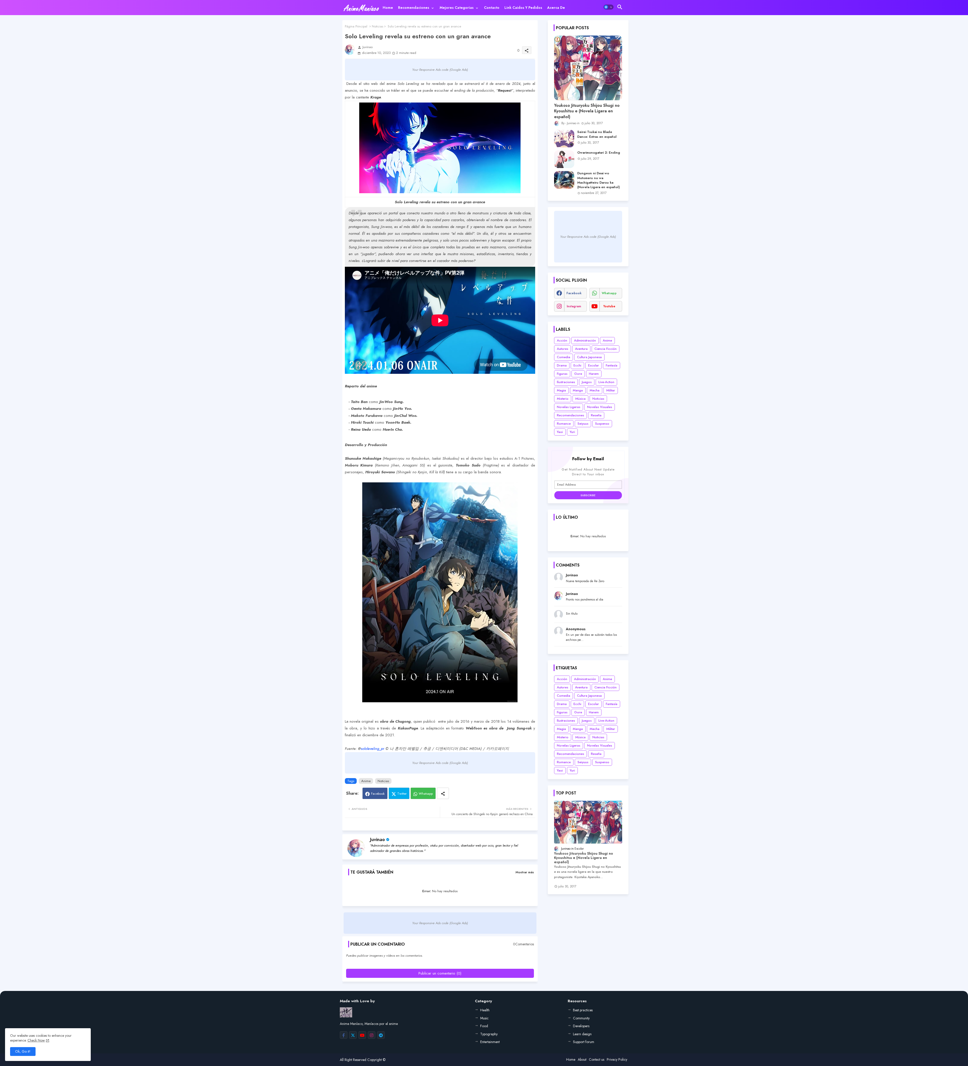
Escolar (593, 365)
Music (484, 1018)
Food (484, 1025)
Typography (489, 1034)
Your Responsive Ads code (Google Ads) (440, 69)
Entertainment (490, 1041)
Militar (610, 390)
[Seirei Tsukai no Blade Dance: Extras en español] (564, 138)
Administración (585, 340)
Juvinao (377, 839)
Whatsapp (426, 793)
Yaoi (560, 431)
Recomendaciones (413, 7)
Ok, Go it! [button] (23, 1051)
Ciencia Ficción (605, 348)
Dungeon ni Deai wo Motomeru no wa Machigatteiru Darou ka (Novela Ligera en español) (598, 180)
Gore (578, 373)
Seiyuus (583, 423)
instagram (574, 306)
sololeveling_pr (372, 748)
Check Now (36, 1040)
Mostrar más (525, 872)
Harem (594, 373)
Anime (366, 781)
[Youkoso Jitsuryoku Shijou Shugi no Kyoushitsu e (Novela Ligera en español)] (588, 68)
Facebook (378, 793)
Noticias (377, 26)
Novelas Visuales (599, 407)
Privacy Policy (617, 1059)
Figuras (562, 373)
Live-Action (606, 382)
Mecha (594, 390)
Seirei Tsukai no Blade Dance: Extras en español (597, 134)
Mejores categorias (457, 7)
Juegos (587, 382)
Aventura (581, 348)
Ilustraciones (566, 382)
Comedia (563, 357)
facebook (574, 293)
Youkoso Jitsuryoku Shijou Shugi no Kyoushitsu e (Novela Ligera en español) (587, 111)
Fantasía (611, 365)
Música (580, 398)
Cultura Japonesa (589, 357)
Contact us (596, 1059)
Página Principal (356, 26)
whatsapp (609, 293)
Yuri (572, 431)
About (582, 1059)
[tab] (388, 7)
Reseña (596, 415)
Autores (562, 348)
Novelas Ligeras (568, 407)
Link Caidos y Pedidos (523, 7)
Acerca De (556, 7)
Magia (561, 390)
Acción (562, 340)
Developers (581, 1025)
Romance (564, 423)
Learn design (582, 1034)
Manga (578, 390)
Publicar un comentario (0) (439, 973)
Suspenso (602, 423)
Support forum (583, 1041)
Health (485, 1010)
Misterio (562, 398)
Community (581, 1018)
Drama (562, 365)
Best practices (583, 1010)
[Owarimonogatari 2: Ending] (564, 159)
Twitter (402, 793)
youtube (609, 306)
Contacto (491, 7)
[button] (608, 7)
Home (388, 7)
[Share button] (443, 793)
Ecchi (577, 365)
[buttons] (343, 1035)
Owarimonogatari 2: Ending (598, 152)
